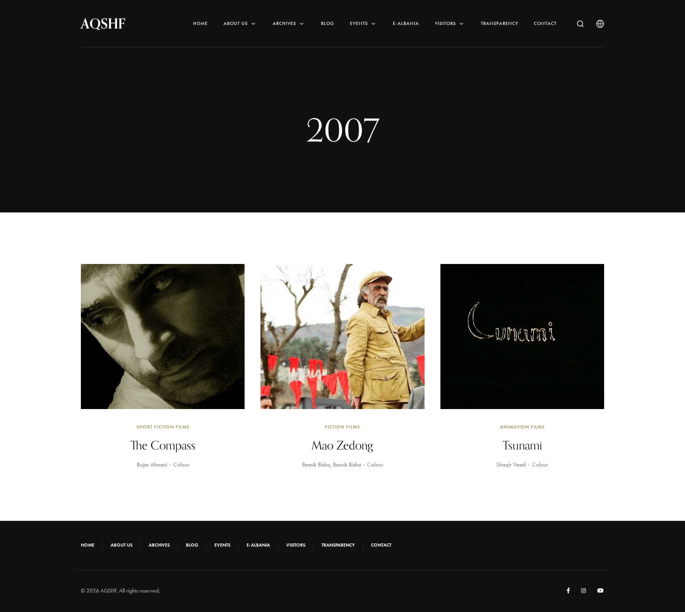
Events (359, 23)
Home (200, 23)
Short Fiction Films (162, 427)
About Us (236, 23)
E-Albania (406, 23)
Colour (181, 464)
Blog (327, 23)
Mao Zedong (342, 445)
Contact (545, 23)
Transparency (499, 23)
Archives (284, 23)
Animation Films (522, 427)
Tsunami (522, 445)
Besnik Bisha (316, 464)
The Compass (162, 445)
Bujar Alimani (152, 464)
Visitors (445, 23)
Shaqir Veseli (511, 464)
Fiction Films (342, 427)
